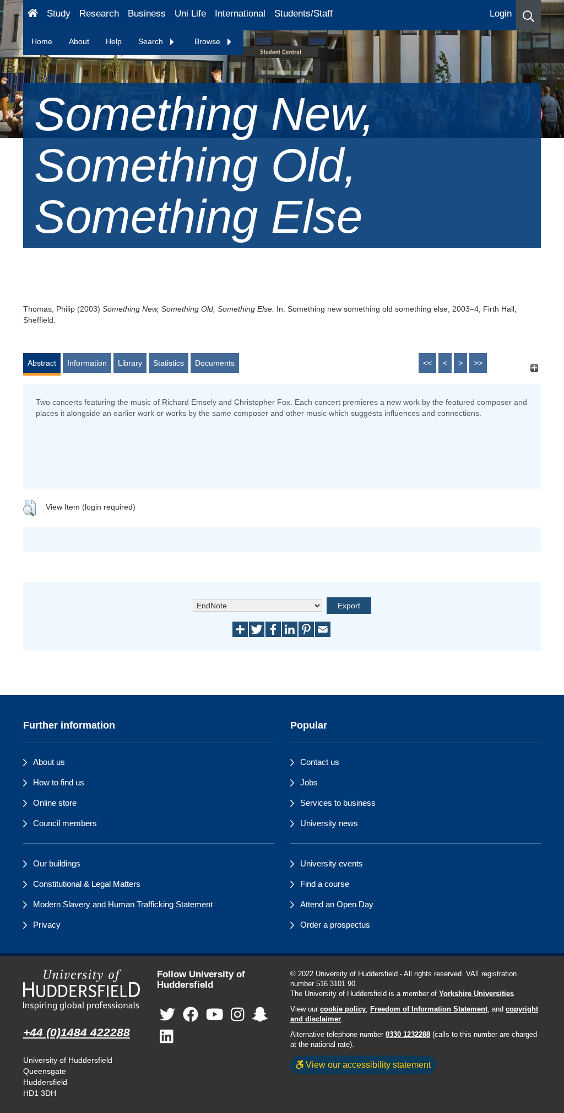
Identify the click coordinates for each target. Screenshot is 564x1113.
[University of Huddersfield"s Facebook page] (190, 1014)
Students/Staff (303, 13)
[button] (528, 15)
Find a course (324, 884)
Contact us (319, 762)
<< (427, 362)
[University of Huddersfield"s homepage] (81, 990)
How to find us (58, 782)
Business (147, 13)
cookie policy (343, 1009)
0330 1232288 (408, 1035)
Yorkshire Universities (476, 994)
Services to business (338, 802)
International (240, 13)
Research (99, 13)
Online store (55, 802)
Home (41, 41)
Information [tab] (87, 362)
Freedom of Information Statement (428, 1009)
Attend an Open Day (336, 904)
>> (478, 362)
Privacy (47, 924)
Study (58, 13)
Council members (65, 823)
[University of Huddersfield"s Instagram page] (238, 1014)
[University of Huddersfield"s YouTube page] (215, 1014)
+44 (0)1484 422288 (76, 1032)
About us (49, 762)
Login (501, 13)
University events (331, 863)
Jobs (309, 782)
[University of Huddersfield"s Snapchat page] (260, 1014)
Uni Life (190, 13)
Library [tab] (130, 362)
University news (329, 823)
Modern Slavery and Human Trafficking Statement (123, 904)
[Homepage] (32, 15)
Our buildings (56, 863)
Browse (208, 41)
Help (114, 41)
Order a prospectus (335, 924)
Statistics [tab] (168, 362)
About (79, 41)
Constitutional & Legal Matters (86, 884)
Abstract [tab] (42, 362)
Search (151, 41)
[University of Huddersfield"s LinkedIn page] (166, 1036)
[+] (534, 368)
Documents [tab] (215, 362)
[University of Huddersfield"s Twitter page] (167, 1014)
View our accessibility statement (367, 1064)
